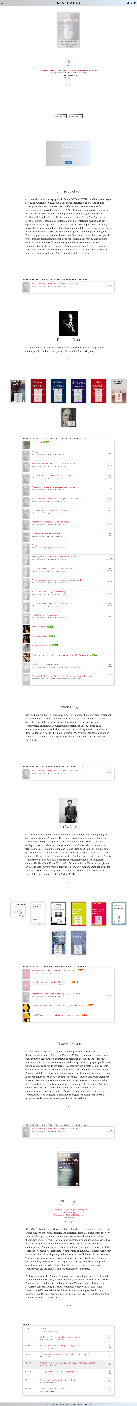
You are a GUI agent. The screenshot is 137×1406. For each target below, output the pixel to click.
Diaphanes (68, 2)
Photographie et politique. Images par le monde (51, 475)
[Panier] (135, 3)
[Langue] (131, 3)
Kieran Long (68, 70)
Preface (35, 545)
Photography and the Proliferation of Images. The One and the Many (68, 1363)
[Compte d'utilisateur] (128, 3)
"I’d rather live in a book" (41, 645)
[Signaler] (66, 85)
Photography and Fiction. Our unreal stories (50, 603)
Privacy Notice (88, 1404)
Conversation (37, 442)
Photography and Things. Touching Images (49, 591)
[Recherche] (5, 3)
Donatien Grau (56, 70)
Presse (67, 1404)
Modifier (68, 162)
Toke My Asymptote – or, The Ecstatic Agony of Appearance (56, 1015)
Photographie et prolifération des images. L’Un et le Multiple (56, 283)
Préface (35, 452)
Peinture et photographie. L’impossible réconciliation (53, 463)
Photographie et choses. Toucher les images (50, 510)
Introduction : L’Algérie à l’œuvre (45, 664)
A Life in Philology (39, 626)
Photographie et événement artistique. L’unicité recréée (55, 487)
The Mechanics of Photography (45, 615)
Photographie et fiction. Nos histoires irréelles (51, 522)
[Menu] (2, 3)
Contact (80, 1404)
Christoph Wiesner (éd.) (77, 1210)
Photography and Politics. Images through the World (53, 568)
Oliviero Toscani (93, 70)
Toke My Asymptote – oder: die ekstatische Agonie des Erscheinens (59, 1005)
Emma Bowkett (43, 70)
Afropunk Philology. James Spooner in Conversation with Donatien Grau (61, 655)
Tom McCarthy (80, 70)
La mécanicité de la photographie (46, 533)
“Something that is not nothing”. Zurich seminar (52, 982)
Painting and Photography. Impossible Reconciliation (53, 556)
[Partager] (70, 85)
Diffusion (73, 1404)
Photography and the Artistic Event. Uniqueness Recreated (56, 580)
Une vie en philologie (40, 636)
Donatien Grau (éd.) (58, 1210)
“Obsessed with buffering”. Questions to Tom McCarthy (54, 970)
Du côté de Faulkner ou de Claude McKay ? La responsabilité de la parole (61, 676)
